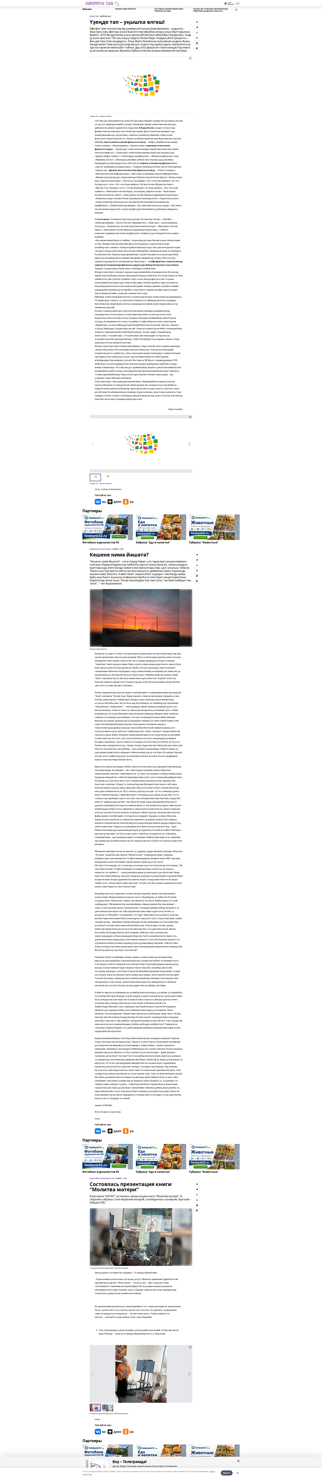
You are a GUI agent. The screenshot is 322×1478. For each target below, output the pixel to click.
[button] (189, 444)
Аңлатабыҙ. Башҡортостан (102, 1178)
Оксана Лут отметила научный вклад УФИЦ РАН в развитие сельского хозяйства (210, 10)
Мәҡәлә (86, 9)
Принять (227, 1473)
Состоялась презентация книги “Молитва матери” (168, 10)
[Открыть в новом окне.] (100, 502)
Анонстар (94, 16)
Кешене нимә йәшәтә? (125, 9)
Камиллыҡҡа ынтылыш (100, 549)
